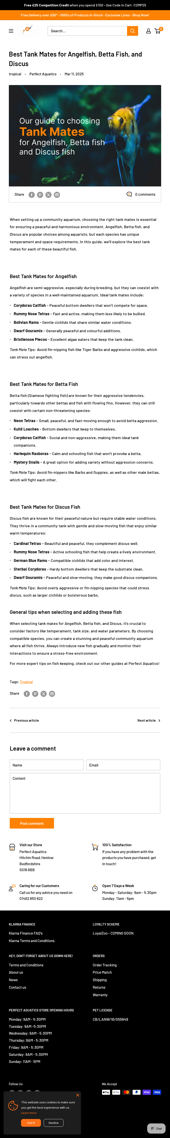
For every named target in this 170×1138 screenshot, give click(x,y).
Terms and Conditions (26, 965)
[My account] (148, 30)
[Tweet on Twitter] (48, 194)
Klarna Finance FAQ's (25, 933)
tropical (15, 74)
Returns (99, 987)
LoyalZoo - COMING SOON (113, 933)
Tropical (26, 681)
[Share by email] (57, 194)
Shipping (100, 979)
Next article (146, 720)
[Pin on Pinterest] (40, 194)
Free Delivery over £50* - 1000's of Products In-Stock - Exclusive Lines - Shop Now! (85, 15)
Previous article (26, 720)
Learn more (29, 1113)
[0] (157, 31)
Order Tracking (105, 965)
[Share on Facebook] (32, 194)
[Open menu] (11, 31)
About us (16, 972)
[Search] (132, 31)
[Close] (77, 1094)
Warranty (100, 994)
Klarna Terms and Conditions (31, 940)
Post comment (32, 823)
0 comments (145, 194)
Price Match (102, 972)
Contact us (17, 987)
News (13, 979)
